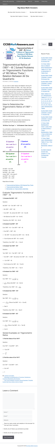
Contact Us (5, 4)
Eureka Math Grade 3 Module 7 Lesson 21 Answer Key (46, 89)
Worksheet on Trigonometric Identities (17, 189)
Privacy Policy (44, 1)
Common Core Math (9, 375)
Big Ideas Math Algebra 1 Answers (38, 12)
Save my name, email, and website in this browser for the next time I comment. (19, 424)
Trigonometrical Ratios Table (14, 187)
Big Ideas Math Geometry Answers (16, 12)
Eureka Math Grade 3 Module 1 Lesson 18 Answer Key (46, 83)
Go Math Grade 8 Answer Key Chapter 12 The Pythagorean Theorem (46, 153)
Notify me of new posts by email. (13, 432)
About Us (30, 1)
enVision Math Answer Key (8, 1)
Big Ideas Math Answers (27, 8)
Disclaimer (37, 1)
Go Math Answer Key (21, 1)
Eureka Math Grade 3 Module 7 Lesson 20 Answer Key (46, 118)
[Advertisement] (27, 28)
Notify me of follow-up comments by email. (16, 429)
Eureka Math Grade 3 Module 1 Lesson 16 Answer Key (46, 59)
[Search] (50, 44)
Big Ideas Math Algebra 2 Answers (19, 16)
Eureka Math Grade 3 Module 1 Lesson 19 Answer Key (46, 77)
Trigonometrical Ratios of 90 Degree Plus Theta (19, 185)
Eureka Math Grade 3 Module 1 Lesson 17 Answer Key (46, 112)
